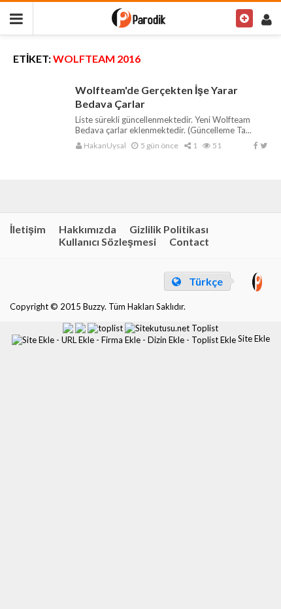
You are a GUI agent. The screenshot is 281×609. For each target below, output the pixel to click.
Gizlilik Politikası (168, 229)
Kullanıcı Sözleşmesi (107, 241)
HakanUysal (104, 145)
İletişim (28, 229)
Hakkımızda (87, 229)
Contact (189, 241)
